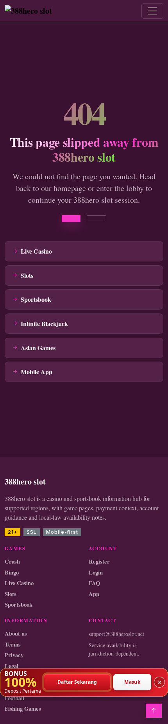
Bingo (12, 572)
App (94, 594)
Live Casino (19, 583)
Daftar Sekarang (77, 682)
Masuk (132, 682)
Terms (13, 644)
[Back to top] (154, 711)
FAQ (94, 583)
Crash (12, 561)
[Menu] (152, 11)
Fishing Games (23, 708)
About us (16, 633)
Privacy (14, 655)
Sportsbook (18, 604)
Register (99, 561)
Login (96, 572)
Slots (10, 594)
